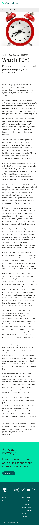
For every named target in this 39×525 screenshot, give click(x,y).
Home (4, 10)
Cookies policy (25, 501)
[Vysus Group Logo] (10, 3)
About (4, 497)
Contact (5, 501)
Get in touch (9, 473)
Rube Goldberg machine (17, 379)
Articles (10, 10)
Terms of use (25, 504)
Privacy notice (25, 497)
